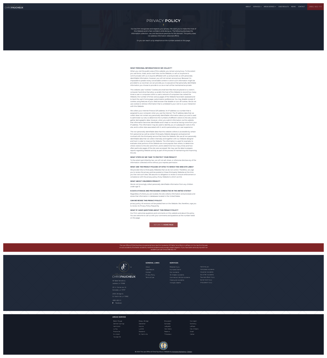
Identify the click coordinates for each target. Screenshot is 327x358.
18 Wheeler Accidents (177, 275)
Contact (301, 6)
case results (283, 6)
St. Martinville (143, 334)
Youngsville (117, 337)
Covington (193, 321)
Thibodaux (168, 334)
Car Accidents (174, 272)
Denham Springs (118, 323)
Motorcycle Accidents (177, 280)
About (248, 6)
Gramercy (193, 323)
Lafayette (167, 326)
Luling (115, 329)
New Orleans (194, 329)
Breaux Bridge (143, 321)
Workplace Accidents (207, 269)
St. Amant (116, 334)
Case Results (150, 269)
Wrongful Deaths (175, 282)
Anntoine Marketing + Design (182, 352)
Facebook (117, 303)
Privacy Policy (150, 275)
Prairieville (116, 331)
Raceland (142, 331)
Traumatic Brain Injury (207, 277)
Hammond (116, 326)
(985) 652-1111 (315, 7)
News (293, 6)
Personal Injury (175, 267)
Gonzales (167, 323)
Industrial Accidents (206, 272)
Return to (163, 225)
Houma (141, 326)
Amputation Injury (206, 282)
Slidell (192, 331)
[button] (257, 6)
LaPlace (192, 326)
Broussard (167, 321)
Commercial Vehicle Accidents (180, 277)
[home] (14, 7)
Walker (192, 334)
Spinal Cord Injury (206, 280)
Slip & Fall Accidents (207, 274)
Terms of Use (150, 277)
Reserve (167, 331)
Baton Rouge (117, 321)
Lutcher (141, 329)
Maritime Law (204, 266)
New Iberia (167, 329)
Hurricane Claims (175, 269)
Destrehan (142, 323)
